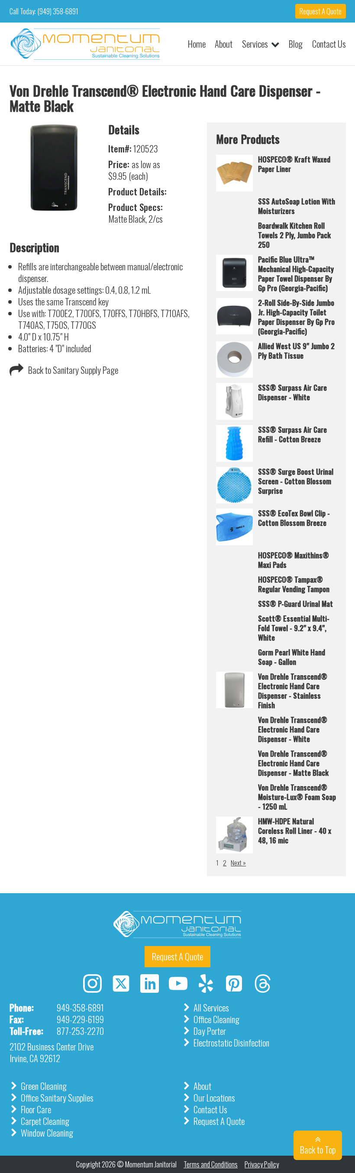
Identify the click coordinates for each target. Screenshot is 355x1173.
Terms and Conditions (211, 1164)
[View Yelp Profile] (205, 983)
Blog (296, 44)
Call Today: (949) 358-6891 (44, 11)
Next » (238, 863)
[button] (64, 370)
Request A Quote (321, 11)
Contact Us (329, 44)
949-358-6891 (80, 1008)
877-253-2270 (80, 1031)
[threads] (262, 988)
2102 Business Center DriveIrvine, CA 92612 (52, 1052)
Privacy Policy (262, 1164)
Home (197, 44)
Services (255, 44)
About (223, 44)
